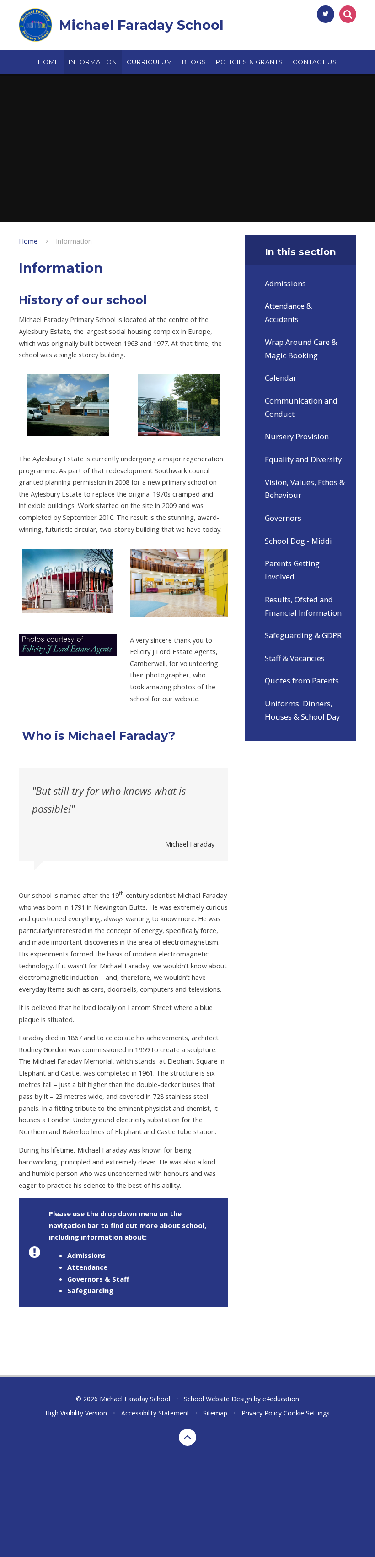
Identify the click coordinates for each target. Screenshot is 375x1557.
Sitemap (215, 1413)
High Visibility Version (76, 1413)
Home (28, 241)
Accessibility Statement (155, 1413)
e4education (280, 1398)
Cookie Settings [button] (307, 1413)
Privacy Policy (261, 1413)
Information (74, 241)
